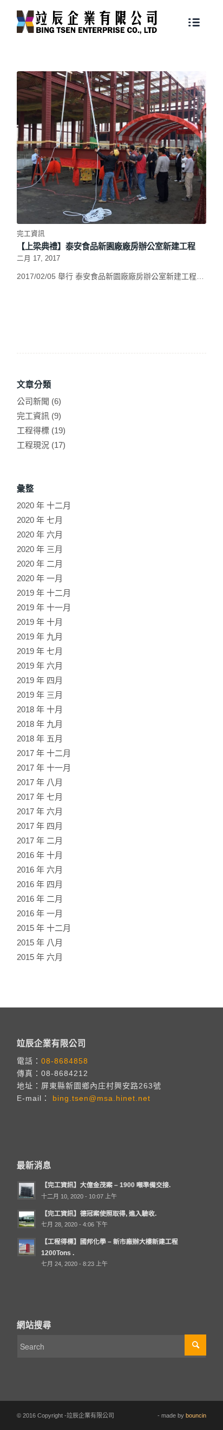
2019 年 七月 (40, 651)
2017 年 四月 (40, 825)
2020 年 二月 (40, 563)
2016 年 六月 (40, 869)
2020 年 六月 (40, 534)
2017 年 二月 (40, 840)
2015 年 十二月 (44, 927)
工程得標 (33, 430)
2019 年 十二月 (44, 592)
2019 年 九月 (40, 636)
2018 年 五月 (40, 738)
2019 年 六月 (40, 665)
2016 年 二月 (40, 898)
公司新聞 (33, 401)
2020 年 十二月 (44, 505)
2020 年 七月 (40, 520)
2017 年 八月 (40, 782)
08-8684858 (64, 1061)
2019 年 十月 (40, 622)
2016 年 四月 (40, 884)
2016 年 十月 (40, 855)
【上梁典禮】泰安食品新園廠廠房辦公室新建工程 (106, 246)
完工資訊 (31, 233)
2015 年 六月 (40, 957)
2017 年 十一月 (44, 767)
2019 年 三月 (40, 694)
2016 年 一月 (40, 913)
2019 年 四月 (40, 680)
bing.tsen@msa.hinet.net (100, 1098)
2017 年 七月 (40, 796)
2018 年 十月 (40, 709)
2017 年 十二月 (44, 753)
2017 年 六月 (40, 811)
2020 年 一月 (40, 578)
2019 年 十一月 (44, 607)
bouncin (196, 1415)
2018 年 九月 (40, 723)
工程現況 (33, 445)
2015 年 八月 (40, 942)
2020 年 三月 (40, 549)
